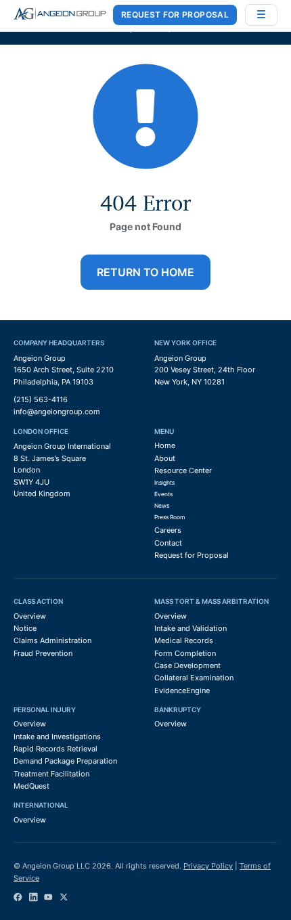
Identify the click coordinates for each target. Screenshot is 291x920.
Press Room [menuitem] (169, 517)
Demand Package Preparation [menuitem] (65, 761)
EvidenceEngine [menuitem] (182, 690)
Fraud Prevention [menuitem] (43, 653)
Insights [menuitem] (164, 482)
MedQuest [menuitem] (31, 786)
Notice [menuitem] (25, 628)
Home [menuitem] (164, 445)
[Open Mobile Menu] (261, 15)
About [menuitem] (164, 458)
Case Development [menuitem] (187, 665)
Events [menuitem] (163, 494)
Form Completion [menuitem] (185, 653)
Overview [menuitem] (30, 616)
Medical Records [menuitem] (183, 640)
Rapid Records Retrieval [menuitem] (55, 748)
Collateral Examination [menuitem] (193, 677)
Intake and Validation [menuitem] (190, 628)
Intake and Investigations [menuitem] (57, 736)
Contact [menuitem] (168, 543)
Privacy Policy (208, 866)
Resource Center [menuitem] (183, 470)
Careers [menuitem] (167, 530)
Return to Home (145, 272)
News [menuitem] (161, 505)
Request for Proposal (175, 14)
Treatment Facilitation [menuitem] (51, 774)
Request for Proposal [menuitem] (191, 555)
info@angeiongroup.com (57, 411)
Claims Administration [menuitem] (52, 640)
